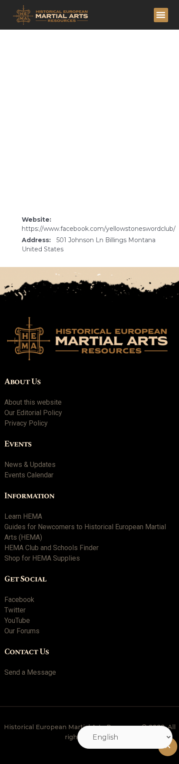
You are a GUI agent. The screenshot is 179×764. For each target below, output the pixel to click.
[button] (161, 15)
